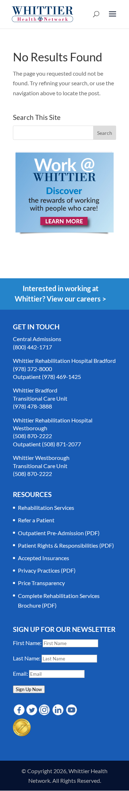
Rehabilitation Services (46, 507)
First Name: (28, 642)
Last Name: (27, 658)
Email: (21, 673)
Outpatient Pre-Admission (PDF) (59, 532)
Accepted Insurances (43, 557)
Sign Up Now (29, 689)
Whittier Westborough (41, 457)
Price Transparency (41, 582)
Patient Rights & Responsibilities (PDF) (66, 545)
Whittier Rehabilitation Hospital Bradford (64, 360)
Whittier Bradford (35, 390)
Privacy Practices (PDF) (47, 570)
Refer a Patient (36, 520)
